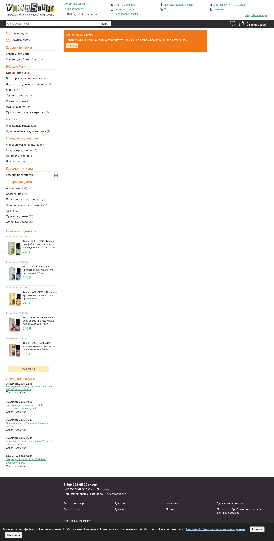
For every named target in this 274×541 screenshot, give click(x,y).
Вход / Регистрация (256, 15)
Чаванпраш (13, 161)
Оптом (168, 9)
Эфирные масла (17, 221)
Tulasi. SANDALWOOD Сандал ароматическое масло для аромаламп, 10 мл (40, 295)
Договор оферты (74, 509)
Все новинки (28, 369)
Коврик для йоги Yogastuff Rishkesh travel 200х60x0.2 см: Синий (29, 399)
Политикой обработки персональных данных (215, 529)
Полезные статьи (177, 509)
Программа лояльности (178, 4)
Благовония (13, 193)
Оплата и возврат (75, 503)
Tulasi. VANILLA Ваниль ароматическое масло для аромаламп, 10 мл (38, 270)
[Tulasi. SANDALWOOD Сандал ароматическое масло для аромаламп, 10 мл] (14, 306)
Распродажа (20, 33)
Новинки (219, 9)
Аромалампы (14, 188)
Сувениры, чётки (17, 216)
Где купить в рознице (231, 503)
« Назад (72, 45)
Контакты (172, 503)
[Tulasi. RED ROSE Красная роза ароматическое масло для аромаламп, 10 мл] (14, 331)
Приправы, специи (18, 155)
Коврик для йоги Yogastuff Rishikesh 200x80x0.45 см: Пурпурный (26, 388)
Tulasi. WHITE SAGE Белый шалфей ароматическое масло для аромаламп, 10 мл (39, 244)
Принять (257, 529)
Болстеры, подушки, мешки (24, 78)
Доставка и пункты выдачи (230, 4)
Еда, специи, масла (19, 150)
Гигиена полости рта (19, 174)
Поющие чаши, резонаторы (24, 205)
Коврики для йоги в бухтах (23, 59)
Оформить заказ (256, 24)
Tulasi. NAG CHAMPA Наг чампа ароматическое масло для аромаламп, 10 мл (39, 346)
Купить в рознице (124, 4)
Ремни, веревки (16, 101)
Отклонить (13, 535)
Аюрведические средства (22, 144)
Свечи (10, 210)
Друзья (119, 509)
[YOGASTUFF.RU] (30, 16)
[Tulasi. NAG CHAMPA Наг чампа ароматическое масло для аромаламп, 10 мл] (14, 357)
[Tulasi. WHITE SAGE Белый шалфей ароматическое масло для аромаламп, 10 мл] (14, 255)
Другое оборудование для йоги (26, 84)
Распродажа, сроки (126, 13)
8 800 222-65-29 (74, 9)
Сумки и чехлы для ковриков (25, 112)
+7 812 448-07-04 (75, 4)
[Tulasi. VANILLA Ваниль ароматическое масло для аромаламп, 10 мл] (14, 281)
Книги (9, 89)
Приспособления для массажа (26, 131)
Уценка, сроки (21, 39)
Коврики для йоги (17, 53)
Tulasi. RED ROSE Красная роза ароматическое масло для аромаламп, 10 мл (38, 320)
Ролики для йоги (16, 106)
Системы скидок (124, 9)
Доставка (121, 503)
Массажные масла (18, 125)
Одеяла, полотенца (19, 95)
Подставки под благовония (23, 199)
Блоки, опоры (16, 72)
